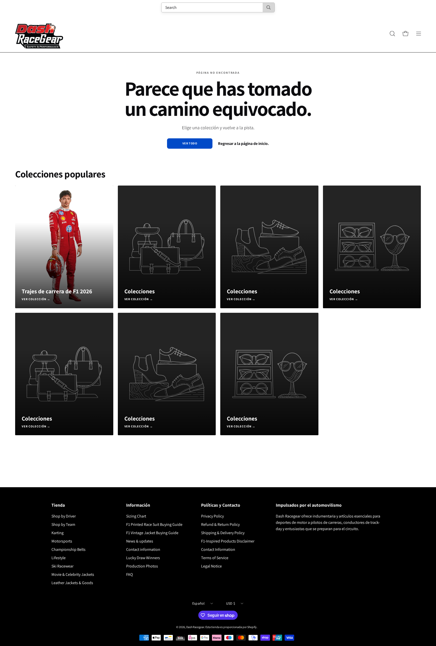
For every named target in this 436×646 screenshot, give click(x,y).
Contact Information (218, 549)
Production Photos (142, 566)
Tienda (58, 505)
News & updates (139, 541)
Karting (57, 532)
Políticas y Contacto (220, 505)
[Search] (269, 7)
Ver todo (189, 143)
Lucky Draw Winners (143, 557)
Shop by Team (63, 524)
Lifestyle (58, 557)
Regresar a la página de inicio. (243, 143)
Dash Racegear (195, 627)
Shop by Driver (63, 516)
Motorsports (61, 541)
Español (198, 603)
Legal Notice (211, 566)
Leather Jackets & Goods (72, 582)
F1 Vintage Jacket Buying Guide (152, 532)
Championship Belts (68, 549)
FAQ (129, 574)
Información (138, 505)
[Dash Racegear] (39, 33)
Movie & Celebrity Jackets (72, 574)
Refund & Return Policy (220, 524)
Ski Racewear (62, 566)
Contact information (143, 549)
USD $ (230, 603)
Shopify (252, 627)
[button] (392, 33)
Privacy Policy (212, 516)
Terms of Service (214, 557)
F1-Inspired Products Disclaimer (227, 541)
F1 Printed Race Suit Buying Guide (154, 524)
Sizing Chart (136, 516)
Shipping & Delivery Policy (222, 532)
